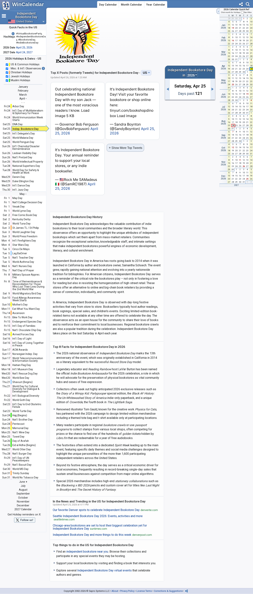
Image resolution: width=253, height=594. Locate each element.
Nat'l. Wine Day (20, 432)
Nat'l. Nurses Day (22, 266)
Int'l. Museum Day (22, 369)
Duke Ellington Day (23, 181)
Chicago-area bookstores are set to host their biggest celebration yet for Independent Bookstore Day (100, 527)
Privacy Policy (127, 591)
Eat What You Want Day (26, 308)
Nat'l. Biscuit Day (21, 464)
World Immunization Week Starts (27, 119)
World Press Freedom (24, 236)
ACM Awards (20, 349)
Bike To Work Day (22, 317)
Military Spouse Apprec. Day (26, 276)
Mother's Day (20, 304)
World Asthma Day (23, 261)
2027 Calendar (23, 509)
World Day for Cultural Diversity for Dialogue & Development (25, 389)
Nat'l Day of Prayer (23, 270)
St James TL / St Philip (25, 227)
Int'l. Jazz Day (20, 189)
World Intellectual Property (27, 161)
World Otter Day (21, 449)
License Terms (144, 591)
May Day (17, 198)
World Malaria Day (22, 137)
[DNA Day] (167, 89)
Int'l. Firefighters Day (24, 240)
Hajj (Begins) (19, 415)
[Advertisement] (183, 38)
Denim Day (18, 177)
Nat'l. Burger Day (22, 453)
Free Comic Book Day (24, 215)
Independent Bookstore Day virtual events (104, 570)
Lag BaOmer (19, 253)
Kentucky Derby (21, 219)
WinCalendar (28, 4)
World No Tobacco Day (25, 477)
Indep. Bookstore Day (26, 128)
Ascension (18, 313)
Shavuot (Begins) (22, 382)
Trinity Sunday (20, 473)
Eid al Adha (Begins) (24, 445)
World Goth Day (21, 400)
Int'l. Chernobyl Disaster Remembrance (26, 147)
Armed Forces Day (23, 334)
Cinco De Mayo (21, 249)
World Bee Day (20, 377)
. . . (23, 102)
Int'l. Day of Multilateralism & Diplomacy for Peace (27, 112)
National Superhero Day (26, 165)
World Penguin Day (23, 142)
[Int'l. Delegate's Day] (213, 89)
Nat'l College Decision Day (27, 202)
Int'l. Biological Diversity (25, 395)
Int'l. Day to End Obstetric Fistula (26, 405)
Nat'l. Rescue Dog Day (25, 373)
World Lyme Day (21, 210)
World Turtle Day (21, 411)
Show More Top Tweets (125, 148)
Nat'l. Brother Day (22, 419)
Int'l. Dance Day (21, 185)
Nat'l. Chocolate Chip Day (26, 330)
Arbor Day (18, 106)
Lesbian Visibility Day (24, 153)
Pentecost (18, 423)
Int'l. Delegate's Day (23, 133)
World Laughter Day (23, 232)
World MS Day (20, 469)
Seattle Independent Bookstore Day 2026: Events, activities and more (98, 517)
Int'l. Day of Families (23, 325)
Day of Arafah (20, 440)
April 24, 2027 (24, 52)
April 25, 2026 (24, 47)
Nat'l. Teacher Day (22, 257)
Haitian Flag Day (21, 365)
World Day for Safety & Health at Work (25, 171)
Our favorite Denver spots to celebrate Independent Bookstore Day (105, 510)
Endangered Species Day (26, 321)
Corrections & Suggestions (168, 591)
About (114, 591)
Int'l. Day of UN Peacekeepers (20, 459)
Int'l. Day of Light (21, 338)
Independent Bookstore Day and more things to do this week (102, 534)
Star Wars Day (20, 244)
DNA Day (17, 124)
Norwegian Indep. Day (25, 353)
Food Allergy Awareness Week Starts (26, 299)
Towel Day (18, 436)
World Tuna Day (21, 223)
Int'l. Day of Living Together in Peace (28, 344)
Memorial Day (20, 428)
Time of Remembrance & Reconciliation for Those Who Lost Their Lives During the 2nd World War (28, 285)
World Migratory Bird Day (26, 293)
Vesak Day (18, 206)
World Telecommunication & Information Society (27, 359)
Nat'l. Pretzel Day (22, 157)
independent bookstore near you (87, 551)
